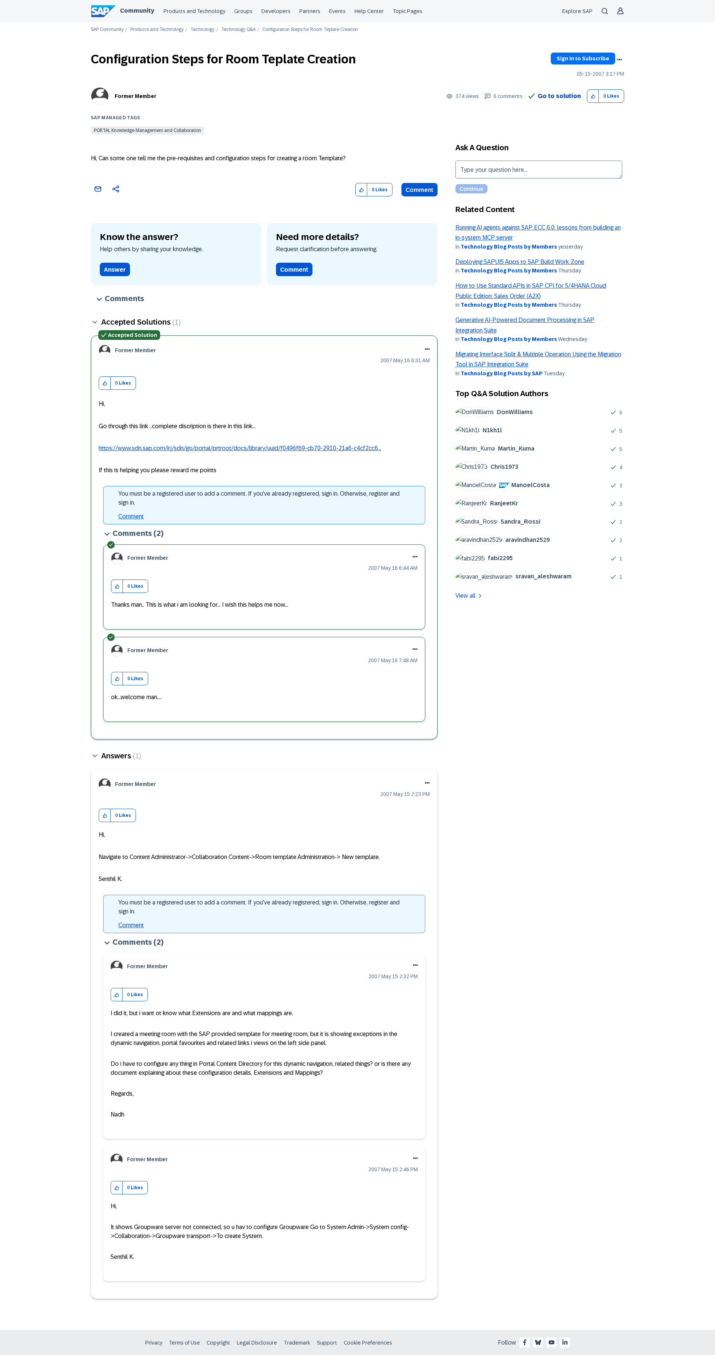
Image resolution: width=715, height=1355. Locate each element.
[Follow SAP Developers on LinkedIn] (565, 1342)
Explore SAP (577, 11)
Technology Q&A (238, 29)
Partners (309, 11)
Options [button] (619, 60)
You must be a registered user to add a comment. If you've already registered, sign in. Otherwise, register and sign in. (259, 498)
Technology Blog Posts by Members (509, 247)
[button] (593, 96)
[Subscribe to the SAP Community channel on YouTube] (551, 1342)
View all (465, 596)
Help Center (369, 11)
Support (327, 1343)
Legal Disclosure (257, 1343)
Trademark (297, 1343)
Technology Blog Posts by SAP (502, 373)
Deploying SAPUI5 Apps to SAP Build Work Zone (519, 262)
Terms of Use (184, 1343)
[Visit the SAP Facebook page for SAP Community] (525, 1342)
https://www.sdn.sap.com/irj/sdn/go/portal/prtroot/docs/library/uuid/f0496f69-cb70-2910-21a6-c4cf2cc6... (240, 448)
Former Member (135, 96)
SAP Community (107, 29)
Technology (202, 29)
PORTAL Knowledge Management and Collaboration (147, 130)
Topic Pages (407, 11)
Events (337, 11)
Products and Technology (194, 11)
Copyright (218, 1343)
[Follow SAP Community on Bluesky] (538, 1342)
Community (137, 10)
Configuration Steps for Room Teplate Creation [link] (310, 29)
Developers (275, 11)
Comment (419, 190)
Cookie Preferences (368, 1343)
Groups (243, 11)
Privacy (153, 1343)
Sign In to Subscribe (583, 58)
